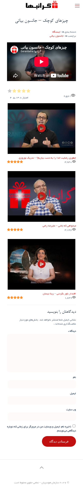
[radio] (28, 91)
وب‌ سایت (71, 409)
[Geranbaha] (41, 5)
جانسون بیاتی (57, 36)
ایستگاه (56, 32)
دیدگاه (72, 331)
